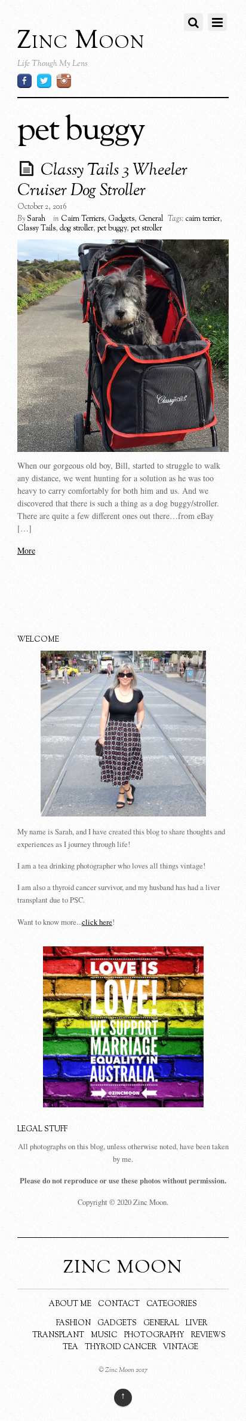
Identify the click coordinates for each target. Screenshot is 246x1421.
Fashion (73, 1323)
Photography (154, 1335)
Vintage (180, 1347)
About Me (70, 1304)
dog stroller (76, 228)
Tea (70, 1347)
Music (104, 1335)
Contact (119, 1304)
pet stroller (146, 228)
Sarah (36, 219)
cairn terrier (203, 219)
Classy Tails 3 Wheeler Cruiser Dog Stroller (102, 181)
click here (97, 922)
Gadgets (121, 219)
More (26, 550)
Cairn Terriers (82, 219)
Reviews (208, 1335)
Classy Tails (36, 228)
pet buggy (112, 228)
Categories (171, 1304)
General (151, 219)
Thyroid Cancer (120, 1347)
